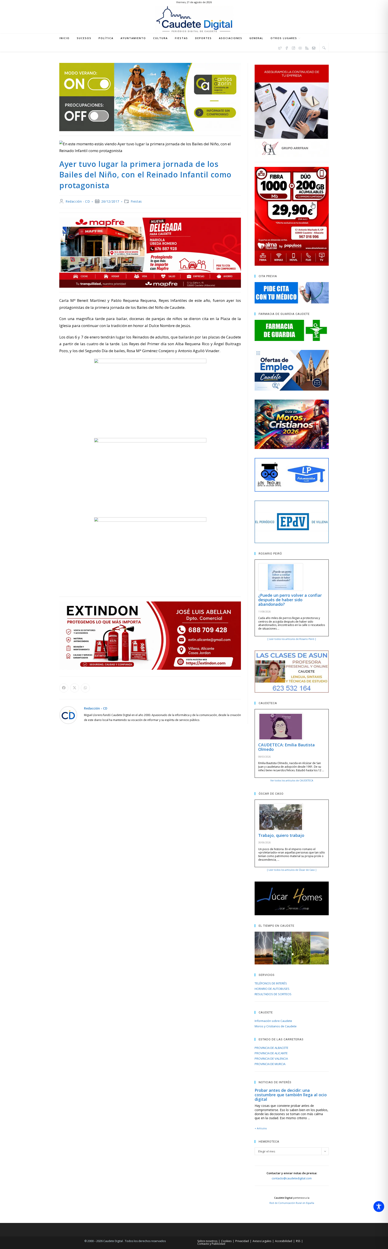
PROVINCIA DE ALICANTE (271, 1053)
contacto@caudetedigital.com (292, 1178)
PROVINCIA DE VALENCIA (271, 1059)
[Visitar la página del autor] (68, 714)
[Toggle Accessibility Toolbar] (379, 1206)
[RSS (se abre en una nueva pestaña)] (307, 47)
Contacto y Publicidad (211, 1244)
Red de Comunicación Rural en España (291, 1203)
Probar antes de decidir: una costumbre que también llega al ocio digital (291, 1095)
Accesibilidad (283, 1241)
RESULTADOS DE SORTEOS (273, 994)
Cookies (226, 1241)
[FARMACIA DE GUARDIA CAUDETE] (292, 330)
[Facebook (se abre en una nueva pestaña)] (286, 47)
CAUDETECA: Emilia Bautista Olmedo (286, 747)
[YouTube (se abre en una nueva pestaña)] (300, 47)
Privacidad (242, 1241)
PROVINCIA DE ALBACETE (271, 1048)
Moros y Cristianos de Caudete (276, 1026)
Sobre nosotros (207, 1241)
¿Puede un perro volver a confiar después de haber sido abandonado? (290, 599)
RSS (298, 1241)
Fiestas (136, 201)
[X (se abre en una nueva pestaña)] (280, 47)
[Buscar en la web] (324, 47)
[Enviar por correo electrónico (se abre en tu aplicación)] (313, 47)
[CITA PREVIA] (292, 292)
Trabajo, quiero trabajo (281, 835)
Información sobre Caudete (273, 1021)
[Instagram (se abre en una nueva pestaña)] (293, 47)
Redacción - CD (78, 201)
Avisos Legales (262, 1241)
